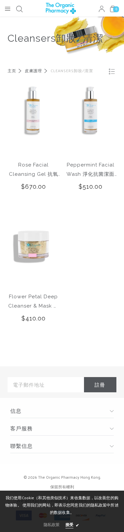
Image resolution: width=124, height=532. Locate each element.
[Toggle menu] (7, 9)
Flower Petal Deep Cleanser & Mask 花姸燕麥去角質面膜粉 (33, 302)
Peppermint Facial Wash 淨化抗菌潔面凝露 (90, 170)
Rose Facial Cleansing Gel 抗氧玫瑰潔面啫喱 (33, 170)
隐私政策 (52, 524)
